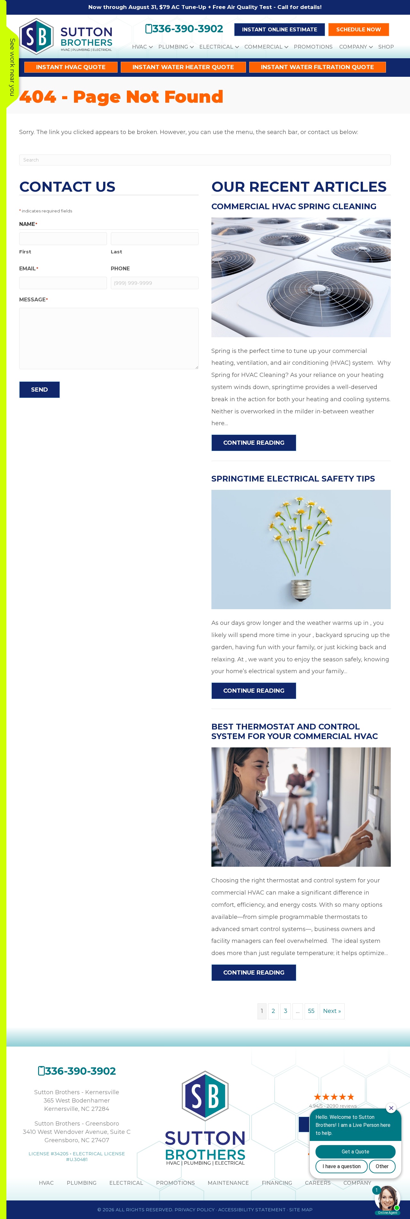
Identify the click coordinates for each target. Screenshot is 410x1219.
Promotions (313, 47)
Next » (332, 1011)
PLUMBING (81, 1183)
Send (39, 389)
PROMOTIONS (175, 1183)
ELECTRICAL (126, 1183)
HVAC (139, 47)
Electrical (216, 47)
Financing (277, 1183)
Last (116, 252)
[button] (151, 47)
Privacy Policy (195, 1210)
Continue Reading (259, 442)
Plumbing (173, 47)
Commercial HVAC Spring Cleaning (294, 206)
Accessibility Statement (252, 1210)
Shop (386, 47)
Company (353, 47)
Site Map (301, 1210)
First (25, 252)
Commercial (263, 47)
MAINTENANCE (228, 1183)
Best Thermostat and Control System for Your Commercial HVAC (294, 731)
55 (311, 1011)
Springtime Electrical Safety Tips (293, 478)
